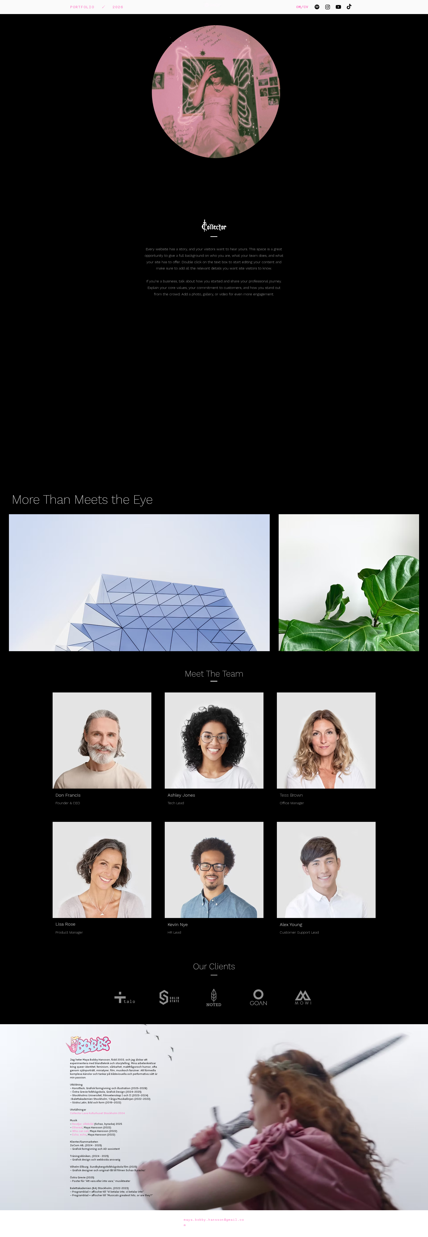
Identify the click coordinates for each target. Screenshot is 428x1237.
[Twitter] (139, 794)
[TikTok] (349, 7)
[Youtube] (338, 7)
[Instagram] (328, 7)
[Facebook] (133, 794)
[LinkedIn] (146, 794)
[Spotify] (317, 7)
